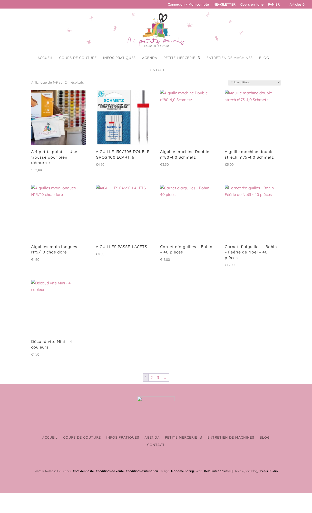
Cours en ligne (251, 5)
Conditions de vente (110, 471)
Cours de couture (78, 58)
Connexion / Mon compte (188, 5)
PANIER (274, 5)
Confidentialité (83, 471)
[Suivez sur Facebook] (151, 459)
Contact (156, 70)
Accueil (45, 58)
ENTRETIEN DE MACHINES (229, 58)
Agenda (149, 58)
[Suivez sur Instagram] (161, 459)
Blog (264, 58)
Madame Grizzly (182, 471)
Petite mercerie (179, 58)
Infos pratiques (119, 58)
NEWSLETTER (225, 5)
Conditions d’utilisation (142, 471)
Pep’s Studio (269, 471)
